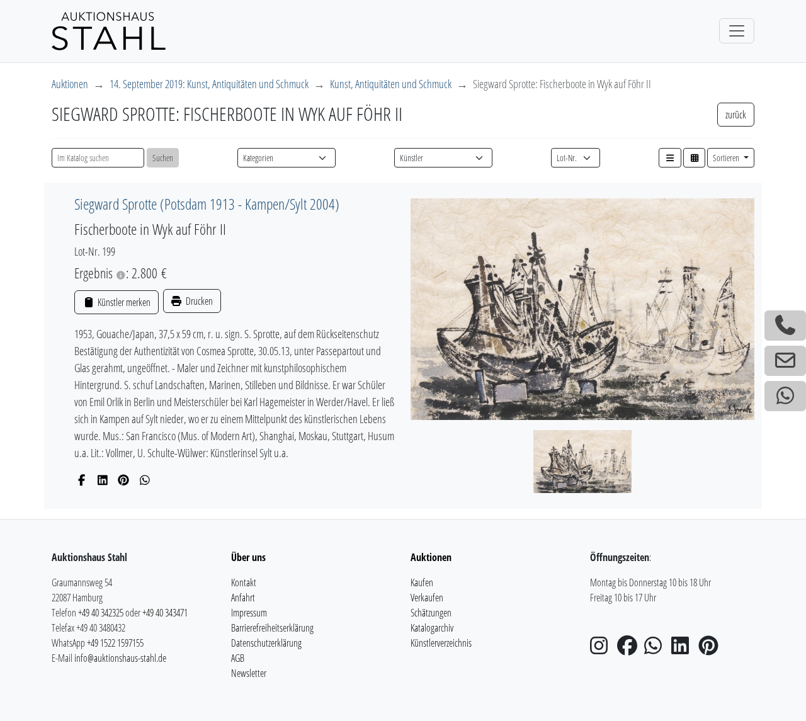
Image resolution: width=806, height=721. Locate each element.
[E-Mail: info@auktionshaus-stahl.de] (785, 361)
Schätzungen (431, 613)
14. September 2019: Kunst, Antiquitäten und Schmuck (209, 83)
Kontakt (243, 582)
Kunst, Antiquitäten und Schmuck (390, 83)
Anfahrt (243, 598)
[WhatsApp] (145, 479)
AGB (237, 658)
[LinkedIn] (103, 479)
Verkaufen (427, 598)
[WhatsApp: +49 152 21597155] (785, 396)
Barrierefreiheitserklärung (272, 628)
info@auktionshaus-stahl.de (120, 658)
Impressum (249, 613)
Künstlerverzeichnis (441, 643)
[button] (670, 157)
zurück (735, 115)
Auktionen (70, 83)
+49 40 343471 (165, 613)
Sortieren (727, 158)
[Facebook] (81, 479)
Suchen (162, 158)
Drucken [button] (198, 301)
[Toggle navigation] (736, 30)
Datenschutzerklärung (266, 643)
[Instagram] (602, 649)
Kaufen (422, 582)
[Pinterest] (123, 479)
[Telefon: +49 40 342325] (785, 325)
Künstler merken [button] (122, 302)
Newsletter (248, 673)
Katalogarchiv (432, 628)
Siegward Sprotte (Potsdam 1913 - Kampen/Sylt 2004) (206, 203)
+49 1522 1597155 (115, 643)
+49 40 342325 (100, 613)
